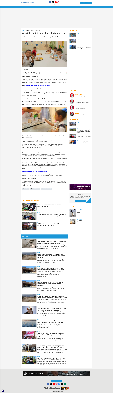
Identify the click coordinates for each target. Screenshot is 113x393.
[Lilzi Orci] (72, 114)
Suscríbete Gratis (80, 201)
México (33, 6)
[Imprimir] (39, 73)
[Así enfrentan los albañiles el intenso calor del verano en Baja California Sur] (29, 311)
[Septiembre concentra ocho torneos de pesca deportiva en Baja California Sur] (29, 324)
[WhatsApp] (28, 73)
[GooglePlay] (65, 384)
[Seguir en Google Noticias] (66, 73)
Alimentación (26, 188)
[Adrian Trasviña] (72, 95)
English (29, 6)
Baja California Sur (35, 188)
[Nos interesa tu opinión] (56, 373)
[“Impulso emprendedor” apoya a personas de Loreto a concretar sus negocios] (29, 216)
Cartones (51, 6)
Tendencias (65, 6)
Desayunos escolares (46, 188)
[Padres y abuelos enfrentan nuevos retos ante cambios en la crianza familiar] (29, 361)
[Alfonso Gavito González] (72, 107)
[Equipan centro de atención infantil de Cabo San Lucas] (29, 207)
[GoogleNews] (59, 384)
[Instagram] (58, 2)
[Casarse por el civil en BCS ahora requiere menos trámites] (73, 142)
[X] (53, 2)
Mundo (37, 6)
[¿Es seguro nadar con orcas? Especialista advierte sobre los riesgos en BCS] (29, 244)
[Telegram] (31, 73)
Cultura (60, 6)
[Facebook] (50, 2)
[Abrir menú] (22, 7)
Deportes (75, 6)
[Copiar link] (37, 73)
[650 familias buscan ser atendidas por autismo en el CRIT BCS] (29, 226)
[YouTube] (56, 2)
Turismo (70, 6)
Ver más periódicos (86, 2)
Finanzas (42, 6)
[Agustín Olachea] (72, 101)
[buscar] (91, 7)
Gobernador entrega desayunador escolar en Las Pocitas (37, 85)
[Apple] (62, 384)
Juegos (83, 6)
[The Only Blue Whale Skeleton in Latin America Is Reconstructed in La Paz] (73, 124)
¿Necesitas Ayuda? (56, 380)
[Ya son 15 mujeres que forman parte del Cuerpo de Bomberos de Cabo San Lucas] (29, 349)
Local (25, 6)
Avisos (79, 6)
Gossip (55, 6)
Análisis (46, 6)
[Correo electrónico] (34, 73)
